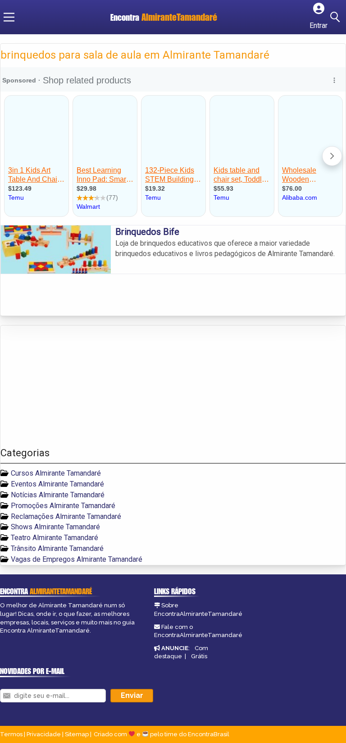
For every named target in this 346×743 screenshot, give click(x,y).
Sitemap (77, 734)
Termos (11, 734)
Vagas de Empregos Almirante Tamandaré (76, 559)
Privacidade (44, 734)
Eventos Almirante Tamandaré (57, 484)
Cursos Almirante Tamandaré (56, 473)
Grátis (199, 656)
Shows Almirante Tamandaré (55, 527)
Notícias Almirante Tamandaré (58, 495)
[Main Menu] (9, 17)
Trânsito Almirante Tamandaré (57, 548)
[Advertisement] (68, 386)
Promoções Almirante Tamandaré (63, 505)
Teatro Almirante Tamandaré (54, 537)
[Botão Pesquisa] (336, 17)
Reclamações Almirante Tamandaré (66, 516)
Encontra (125, 17)
